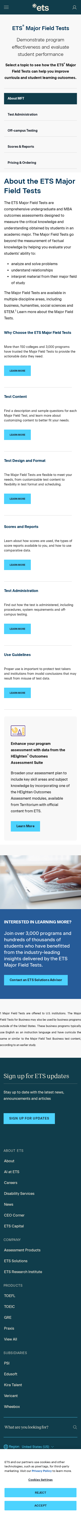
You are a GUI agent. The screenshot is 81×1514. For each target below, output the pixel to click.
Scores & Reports (21, 147)
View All (10, 1339)
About (9, 1161)
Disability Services (19, 1193)
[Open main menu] (6, 7)
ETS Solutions (15, 1261)
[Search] (75, 1427)
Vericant (11, 1396)
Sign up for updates (29, 1118)
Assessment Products (22, 1250)
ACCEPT (40, 1505)
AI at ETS (11, 1172)
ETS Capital (14, 1226)
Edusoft (10, 1374)
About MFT (16, 98)
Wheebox (12, 1407)
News (8, 1204)
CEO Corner (14, 1215)
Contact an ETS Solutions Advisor (36, 980)
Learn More (25, 826)
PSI (6, 1363)
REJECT (40, 1492)
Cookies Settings (40, 1479)
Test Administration (23, 114)
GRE (7, 1317)
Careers (10, 1183)
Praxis (9, 1328)
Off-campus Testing (23, 131)
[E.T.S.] (40, 7)
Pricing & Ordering (22, 163)
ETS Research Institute (23, 1272)
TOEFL (9, 1296)
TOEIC (9, 1307)
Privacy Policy (42, 1471)
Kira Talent (13, 1385)
